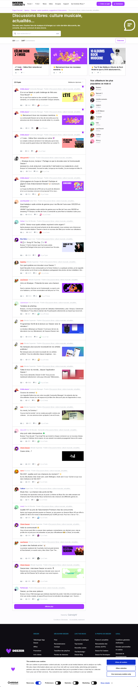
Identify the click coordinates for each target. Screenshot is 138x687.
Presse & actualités (101, 640)
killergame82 (24, 158)
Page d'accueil (17, 10)
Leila (21, 320)
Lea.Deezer (24, 280)
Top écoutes (79, 644)
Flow (55, 640)
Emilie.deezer (24, 89)
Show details (105, 683)
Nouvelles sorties (80, 648)
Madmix (98, 87)
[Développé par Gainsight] (69, 615)
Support (66, 4)
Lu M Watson (100, 111)
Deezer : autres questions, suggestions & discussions (49, 10)
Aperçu (26, 10)
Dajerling (23, 262)
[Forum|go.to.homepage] (18, 4)
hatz (97, 123)
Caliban (22, 488)
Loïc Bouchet (24, 201)
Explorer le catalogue (82, 640)
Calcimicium (24, 302)
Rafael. (22, 221)
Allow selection (121, 668)
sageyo (98, 105)
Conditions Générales (61, 620)
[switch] (58, 683)
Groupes (58, 4)
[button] (104, 4)
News (45, 4)
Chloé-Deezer (25, 448)
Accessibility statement (77, 620)
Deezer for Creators (101, 651)
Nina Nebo (23, 239)
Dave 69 (23, 430)
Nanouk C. (99, 93)
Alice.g (98, 140)
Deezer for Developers (102, 655)
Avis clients (37, 655)
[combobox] (36, 33)
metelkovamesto (101, 99)
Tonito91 (99, 117)
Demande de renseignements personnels (121, 656)
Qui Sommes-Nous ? (78, 4)
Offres (35, 647)
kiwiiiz (22, 506)
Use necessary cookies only (121, 674)
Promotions (37, 651)
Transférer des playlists (62, 651)
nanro (22, 471)
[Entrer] (14, 33)
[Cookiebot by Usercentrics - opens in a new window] (13, 683)
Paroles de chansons (61, 655)
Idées (51, 4)
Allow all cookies (121, 662)
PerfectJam (24, 588)
